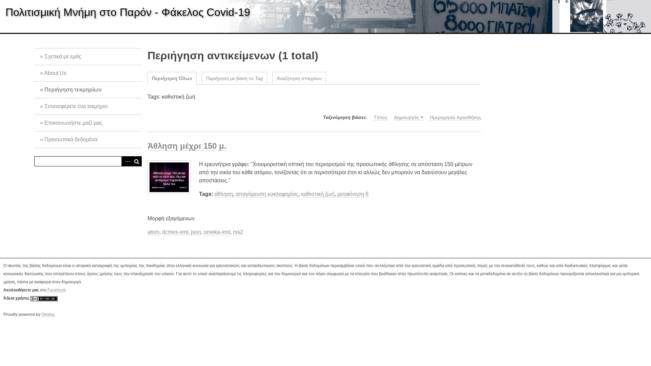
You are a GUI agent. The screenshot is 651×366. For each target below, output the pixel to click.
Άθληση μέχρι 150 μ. (186, 145)
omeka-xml (217, 232)
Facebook (56, 290)
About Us (55, 73)
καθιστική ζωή (318, 194)
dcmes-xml (175, 232)
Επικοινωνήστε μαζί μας (73, 123)
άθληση (224, 194)
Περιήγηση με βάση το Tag (234, 78)
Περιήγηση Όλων (172, 78)
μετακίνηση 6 (353, 194)
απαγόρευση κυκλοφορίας (267, 194)
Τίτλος (380, 117)
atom (153, 232)
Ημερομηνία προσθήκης (455, 117)
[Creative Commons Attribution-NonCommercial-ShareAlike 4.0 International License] (44, 298)
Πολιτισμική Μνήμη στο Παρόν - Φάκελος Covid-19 (127, 12)
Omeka (48, 314)
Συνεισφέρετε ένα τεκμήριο (76, 106)
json (196, 232)
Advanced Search (126, 161)
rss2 (238, 232)
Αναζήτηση (137, 161)
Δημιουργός (406, 117)
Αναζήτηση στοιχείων (299, 78)
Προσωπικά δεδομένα (70, 139)
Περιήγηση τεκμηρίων (73, 90)
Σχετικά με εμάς (62, 56)
